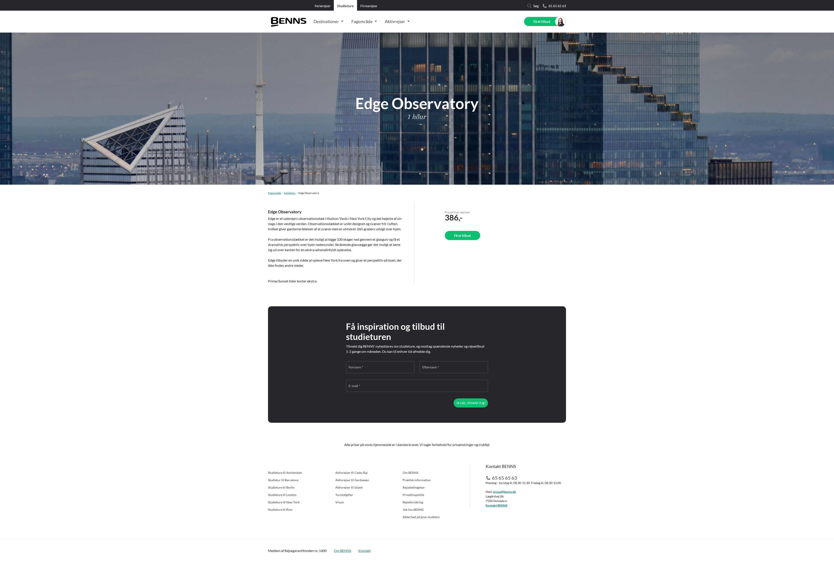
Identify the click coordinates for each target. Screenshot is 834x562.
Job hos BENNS (413, 509)
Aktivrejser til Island (348, 487)
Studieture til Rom (280, 509)
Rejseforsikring (413, 502)
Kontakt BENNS (497, 505)
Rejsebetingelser (414, 487)
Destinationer (326, 21)
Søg (536, 6)
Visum (339, 502)
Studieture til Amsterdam (285, 472)
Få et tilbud (541, 21)
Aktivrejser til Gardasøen (352, 480)
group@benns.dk (504, 492)
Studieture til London (282, 495)
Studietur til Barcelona (283, 480)
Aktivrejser (395, 21)
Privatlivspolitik (413, 495)
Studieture (345, 6)
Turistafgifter (344, 495)
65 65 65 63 (557, 6)
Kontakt (364, 551)
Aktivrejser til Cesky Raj (351, 472)
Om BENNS (410, 472)
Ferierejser (323, 6)
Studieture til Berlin (281, 487)
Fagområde (361, 21)
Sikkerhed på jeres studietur (421, 517)
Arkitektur (290, 193)
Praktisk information (417, 480)
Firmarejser (368, 6)
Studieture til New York (284, 502)
